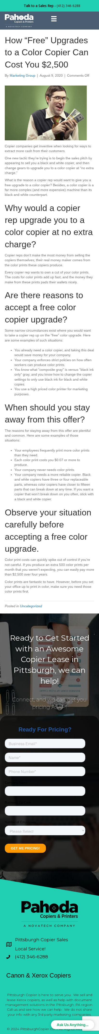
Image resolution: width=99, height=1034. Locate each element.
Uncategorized (31, 606)
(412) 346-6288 (68, 5)
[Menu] (54, 19)
